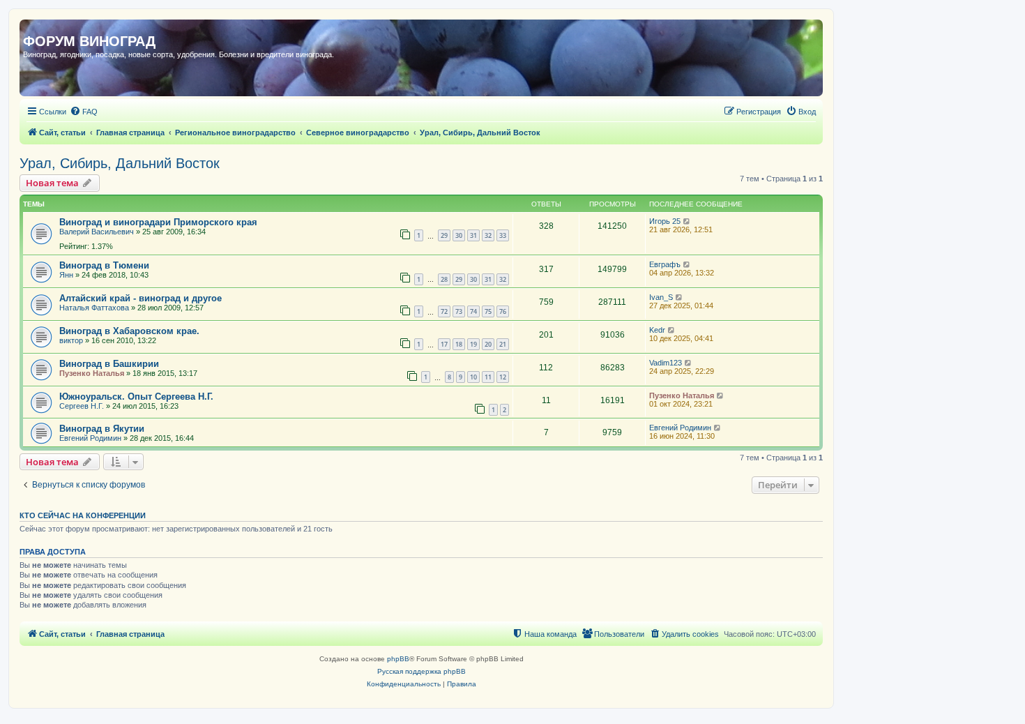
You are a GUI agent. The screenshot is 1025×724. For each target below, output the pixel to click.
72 (444, 311)
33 (502, 235)
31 (473, 235)
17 (444, 344)
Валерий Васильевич (96, 231)
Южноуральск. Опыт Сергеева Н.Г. (136, 396)
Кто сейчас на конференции (83, 515)
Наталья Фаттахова (94, 307)
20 (488, 344)
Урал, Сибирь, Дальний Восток (120, 163)
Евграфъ (665, 264)
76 (502, 311)
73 (458, 311)
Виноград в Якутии (101, 428)
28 (444, 279)
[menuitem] (84, 111)
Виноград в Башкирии (109, 364)
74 (473, 311)
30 (458, 235)
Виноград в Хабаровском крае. (129, 331)
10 (473, 377)
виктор (71, 340)
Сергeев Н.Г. (81, 406)
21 (502, 344)
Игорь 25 (665, 221)
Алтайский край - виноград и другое (140, 298)
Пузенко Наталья (91, 373)
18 (458, 344)
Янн (66, 275)
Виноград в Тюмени (104, 265)
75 (488, 311)
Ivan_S (661, 297)
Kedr (657, 330)
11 (488, 377)
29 (444, 235)
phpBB (398, 659)
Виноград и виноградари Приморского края (158, 222)
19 (473, 344)
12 (502, 377)
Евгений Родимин (90, 438)
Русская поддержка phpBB (421, 671)
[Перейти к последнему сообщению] (687, 221)
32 (488, 235)
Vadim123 (665, 363)
